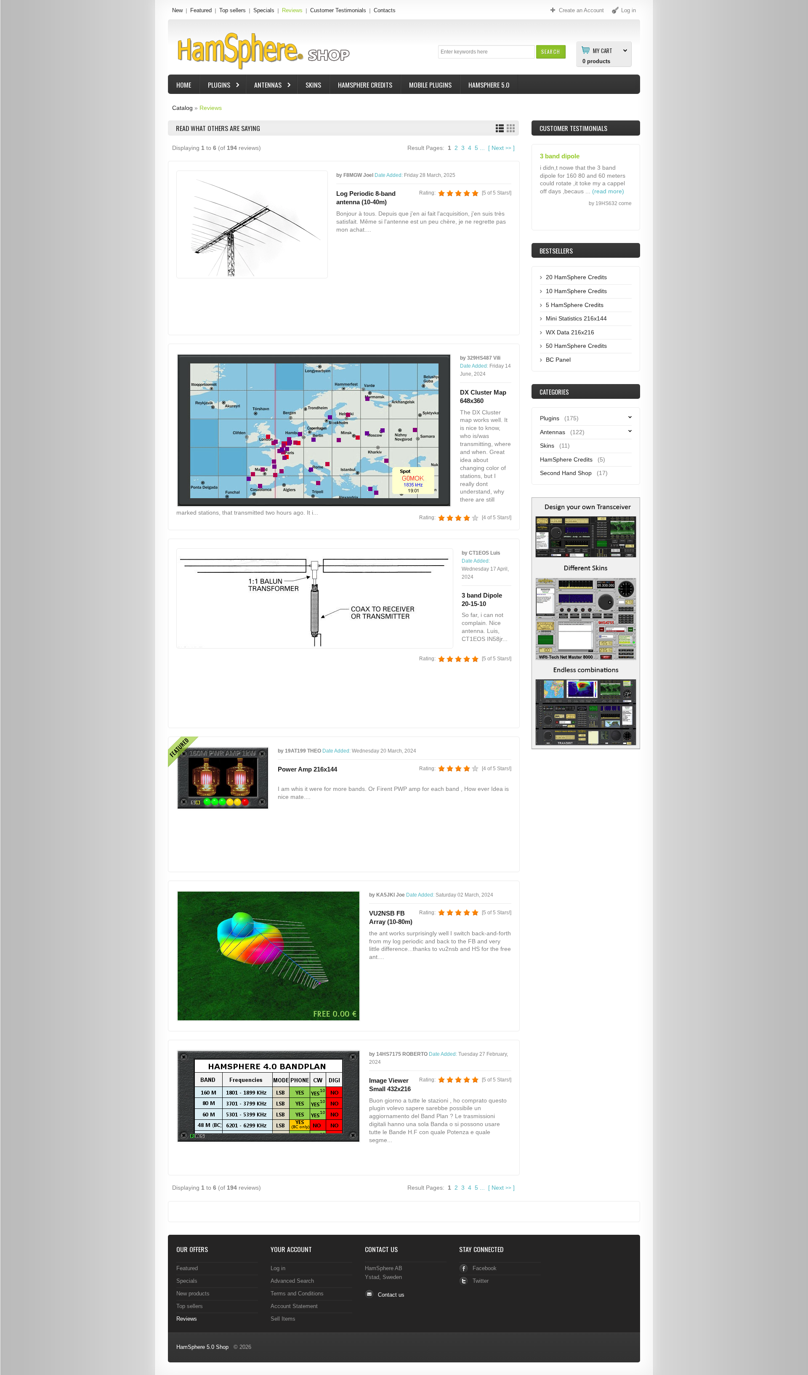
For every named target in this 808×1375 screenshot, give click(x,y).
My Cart (602, 50)
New (177, 10)
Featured (201, 10)
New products (193, 1293)
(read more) (608, 182)
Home (183, 85)
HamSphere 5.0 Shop (202, 1347)
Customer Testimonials (338, 10)
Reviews (292, 10)
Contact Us (381, 1249)
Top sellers (232, 10)
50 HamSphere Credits (576, 345)
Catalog (182, 107)
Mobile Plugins (430, 85)
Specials (263, 10)
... (482, 147)
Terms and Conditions (297, 1293)
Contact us (391, 1295)
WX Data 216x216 (570, 332)
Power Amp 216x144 (307, 769)
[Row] (500, 128)
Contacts (385, 10)
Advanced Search (292, 1281)
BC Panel (558, 359)
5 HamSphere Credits (574, 305)
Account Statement (294, 1306)
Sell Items (283, 1319)
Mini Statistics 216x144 (576, 318)
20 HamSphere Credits (576, 277)
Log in (278, 1268)
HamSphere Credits (365, 85)
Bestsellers (556, 251)
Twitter (481, 1281)
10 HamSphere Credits (576, 291)
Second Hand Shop (566, 473)
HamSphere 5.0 (489, 85)
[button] (550, 51)
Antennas (264, 86)
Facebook (485, 1268)
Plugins (215, 86)
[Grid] (511, 128)
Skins (313, 85)
